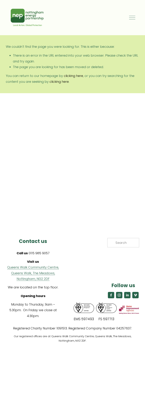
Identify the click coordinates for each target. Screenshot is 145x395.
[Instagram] (119, 295)
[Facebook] (111, 295)
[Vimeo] (135, 295)
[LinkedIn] (127, 295)
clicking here (73, 76)
